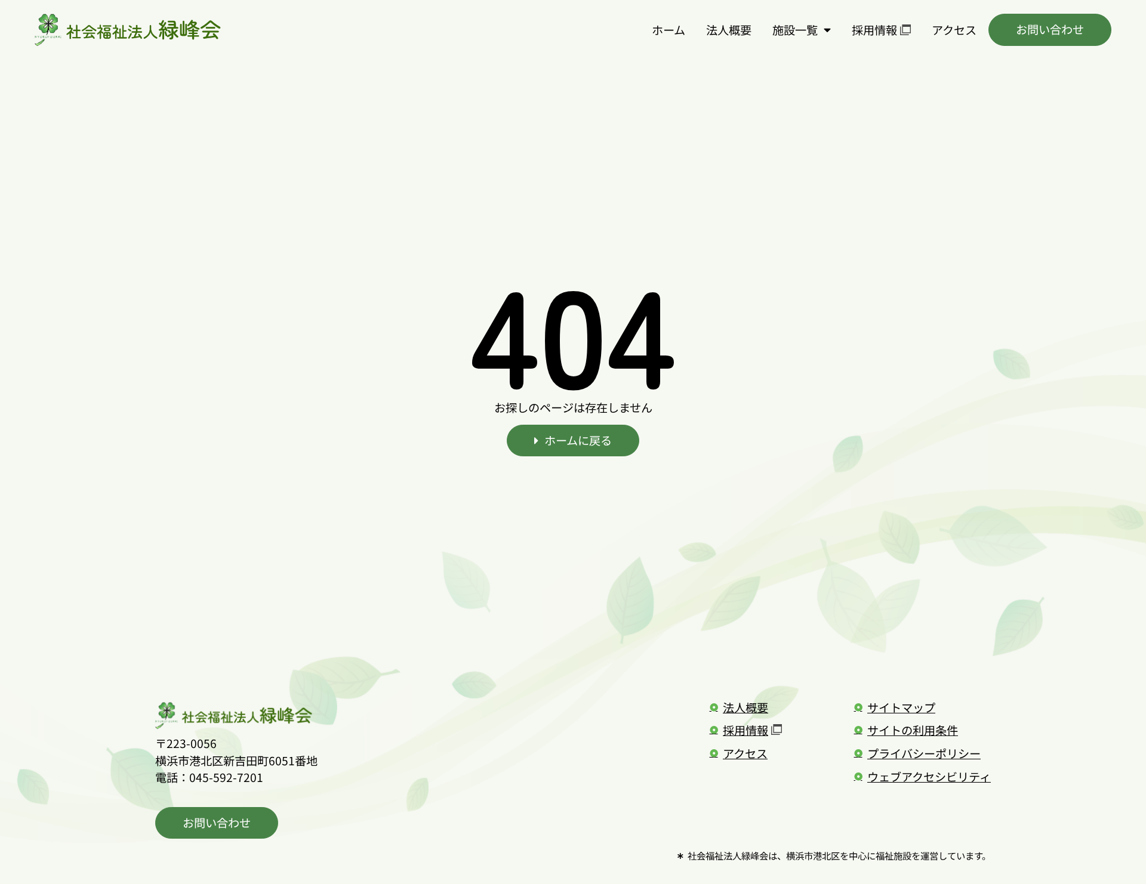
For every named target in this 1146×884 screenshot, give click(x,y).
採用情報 (874, 29)
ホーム (668, 29)
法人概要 (728, 29)
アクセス (954, 29)
